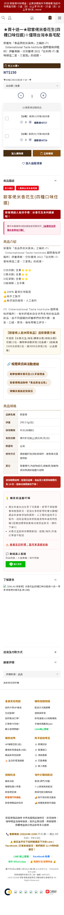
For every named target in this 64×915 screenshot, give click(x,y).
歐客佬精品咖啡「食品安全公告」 (29, 382)
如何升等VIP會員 (13, 707)
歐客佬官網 (10, 792)
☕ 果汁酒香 (41, 766)
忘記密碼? (10, 713)
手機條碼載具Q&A (44, 723)
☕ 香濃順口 (41, 749)
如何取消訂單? (12, 718)
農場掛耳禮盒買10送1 (15, 749)
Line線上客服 (41, 729)
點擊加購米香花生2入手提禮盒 (27, 374)
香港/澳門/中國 (42, 781)
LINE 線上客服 (21, 856)
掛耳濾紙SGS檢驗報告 (46, 718)
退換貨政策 (40, 713)
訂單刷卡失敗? (12, 723)
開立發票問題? (12, 729)
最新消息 (9, 781)
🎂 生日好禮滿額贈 (14, 760)
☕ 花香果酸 (41, 760)
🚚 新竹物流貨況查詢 (45, 797)
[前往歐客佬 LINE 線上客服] (15, 564)
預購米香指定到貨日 (21, 391)
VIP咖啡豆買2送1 (13, 744)
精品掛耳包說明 (13, 755)
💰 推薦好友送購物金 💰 (43, 861)
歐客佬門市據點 (13, 797)
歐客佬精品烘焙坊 (14, 802)
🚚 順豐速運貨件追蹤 (45, 802)
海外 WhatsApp (17, 861)
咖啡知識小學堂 (13, 786)
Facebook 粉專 (41, 856)
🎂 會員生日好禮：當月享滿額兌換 (27, 544)
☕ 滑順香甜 (41, 755)
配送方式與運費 (42, 707)
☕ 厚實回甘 (41, 744)
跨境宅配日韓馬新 (43, 792)
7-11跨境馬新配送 (43, 786)
